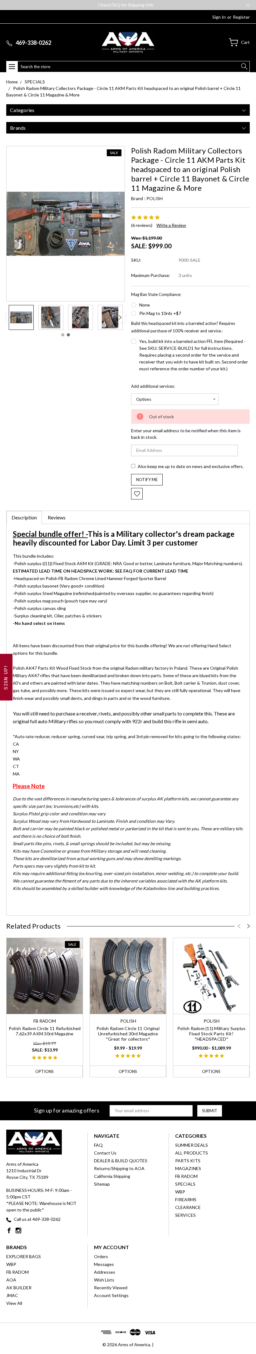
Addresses (104, 1272)
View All (14, 1303)
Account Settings (111, 1295)
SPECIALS (185, 1184)
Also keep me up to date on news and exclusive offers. (191, 466)
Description (24, 517)
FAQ (98, 1145)
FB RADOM (186, 1176)
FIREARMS (185, 1199)
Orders (101, 1256)
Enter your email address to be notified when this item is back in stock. (186, 434)
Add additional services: (153, 386)
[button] (6, 677)
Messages (104, 1264)
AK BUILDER (19, 1287)
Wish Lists (104, 1279)
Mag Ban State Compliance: (156, 294)
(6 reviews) (141, 225)
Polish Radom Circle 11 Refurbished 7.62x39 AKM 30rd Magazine (45, 1031)
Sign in (219, 17)
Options (44, 1071)
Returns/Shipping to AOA (119, 1168)
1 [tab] (62, 334)
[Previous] (11, 317)
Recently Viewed (110, 1287)
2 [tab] (68, 334)
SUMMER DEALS (191, 1145)
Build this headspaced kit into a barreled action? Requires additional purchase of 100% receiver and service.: (183, 327)
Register (241, 17)
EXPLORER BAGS (23, 1256)
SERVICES (185, 1215)
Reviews (57, 517)
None (144, 304)
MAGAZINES (188, 1168)
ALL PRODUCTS (191, 1152)
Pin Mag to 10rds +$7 (160, 313)
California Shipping (112, 1176)
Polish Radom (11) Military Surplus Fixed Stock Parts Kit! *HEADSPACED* (211, 1034)
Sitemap (102, 1184)
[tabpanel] (21, 317)
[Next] (120, 317)
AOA (11, 1279)
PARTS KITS (187, 1160)
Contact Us (105, 1152)
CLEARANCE (188, 1207)
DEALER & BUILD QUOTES (120, 1160)
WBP (180, 1191)
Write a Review (171, 225)
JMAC (12, 1295)
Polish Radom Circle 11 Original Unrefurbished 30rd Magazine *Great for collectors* (128, 1034)
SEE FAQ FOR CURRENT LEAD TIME (151, 571)
